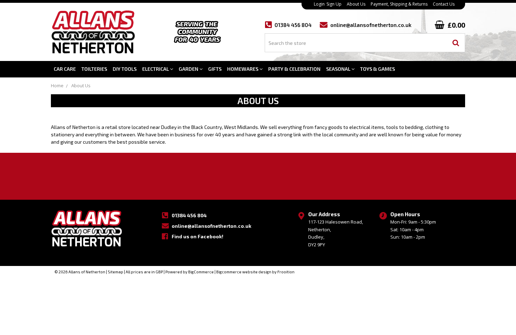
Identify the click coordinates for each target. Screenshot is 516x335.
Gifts (214, 69)
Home (57, 85)
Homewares (243, 69)
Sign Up (334, 4)
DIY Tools (125, 69)
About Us (356, 4)
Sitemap (115, 271)
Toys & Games (377, 69)
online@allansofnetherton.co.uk (370, 25)
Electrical (156, 69)
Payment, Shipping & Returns (399, 4)
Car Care (65, 69)
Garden (189, 69)
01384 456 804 (189, 215)
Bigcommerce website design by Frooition (255, 271)
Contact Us (444, 4)
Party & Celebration (294, 69)
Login (319, 4)
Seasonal (338, 69)
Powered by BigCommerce (189, 271)
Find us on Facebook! (197, 236)
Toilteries (94, 69)
